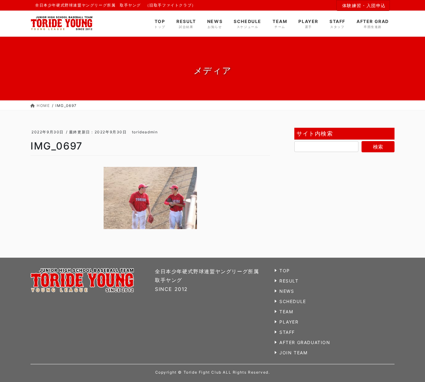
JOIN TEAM (293, 352)
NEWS (286, 291)
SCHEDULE (292, 301)
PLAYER (289, 321)
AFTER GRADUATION (304, 342)
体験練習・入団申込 (364, 5)
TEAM (286, 311)
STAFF (287, 332)
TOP (284, 270)
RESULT (289, 280)
